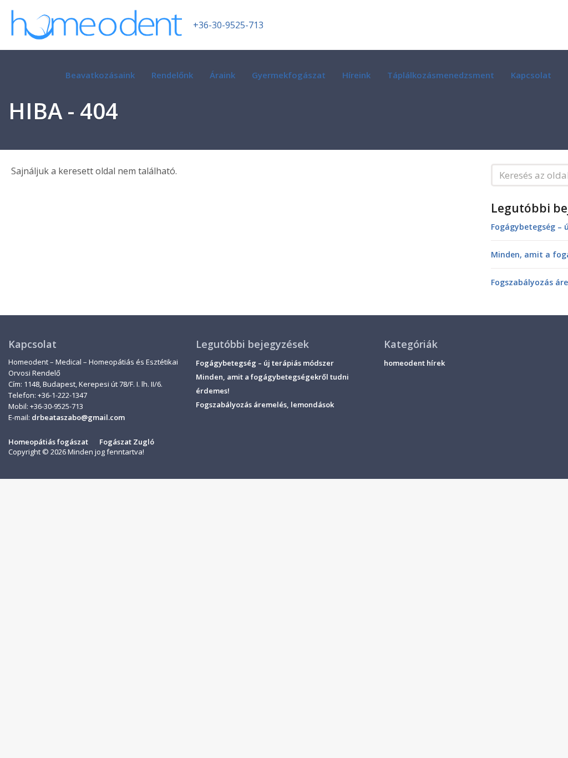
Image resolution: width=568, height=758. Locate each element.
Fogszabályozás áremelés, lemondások (265, 405)
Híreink (356, 74)
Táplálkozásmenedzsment (440, 74)
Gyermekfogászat (289, 74)
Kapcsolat (531, 74)
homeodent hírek (414, 363)
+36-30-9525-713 (228, 25)
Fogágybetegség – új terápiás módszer (265, 363)
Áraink (222, 74)
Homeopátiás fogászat (48, 442)
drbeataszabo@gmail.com (78, 417)
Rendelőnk (172, 74)
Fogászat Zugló (126, 442)
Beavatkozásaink (100, 74)
